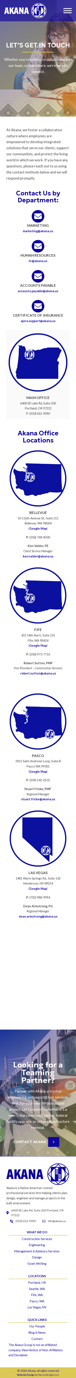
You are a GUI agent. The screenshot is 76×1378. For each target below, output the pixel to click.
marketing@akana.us (38, 231)
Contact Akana (29, 1141)
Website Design (25, 1374)
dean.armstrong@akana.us (38, 916)
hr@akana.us (38, 261)
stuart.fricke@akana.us (38, 799)
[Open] (67, 10)
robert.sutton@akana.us (38, 673)
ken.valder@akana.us (38, 556)
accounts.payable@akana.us (38, 291)
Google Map (38, 528)
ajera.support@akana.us (38, 321)
